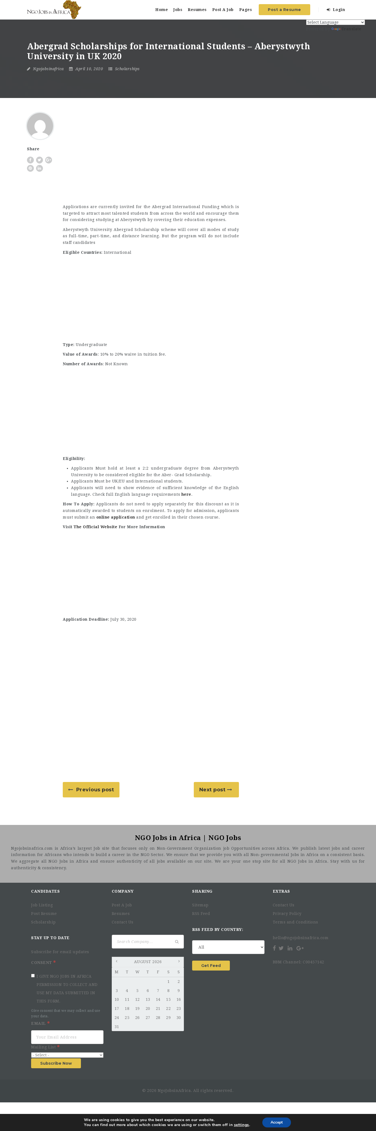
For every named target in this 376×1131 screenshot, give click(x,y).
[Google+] (300, 948)
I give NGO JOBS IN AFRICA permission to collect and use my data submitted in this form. (67, 988)
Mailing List (44, 1047)
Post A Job (223, 9)
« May (117, 962)
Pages (245, 9)
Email (39, 1023)
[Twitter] (281, 948)
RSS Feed (201, 913)
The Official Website (95, 527)
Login (338, 9)
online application (115, 517)
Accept (277, 1122)
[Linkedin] (290, 948)
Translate (351, 29)
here (186, 494)
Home (161, 9)
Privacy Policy (287, 913)
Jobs (177, 9)
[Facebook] (275, 948)
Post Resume (44, 913)
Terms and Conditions (295, 922)
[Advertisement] (151, 158)
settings (241, 1124)
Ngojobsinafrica (48, 69)
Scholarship (43, 922)
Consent (42, 962)
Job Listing (42, 905)
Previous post (95, 790)
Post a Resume (284, 9)
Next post (212, 790)
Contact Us (122, 922)
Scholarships (127, 69)
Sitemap (200, 905)
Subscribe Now (56, 1063)
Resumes (197, 9)
